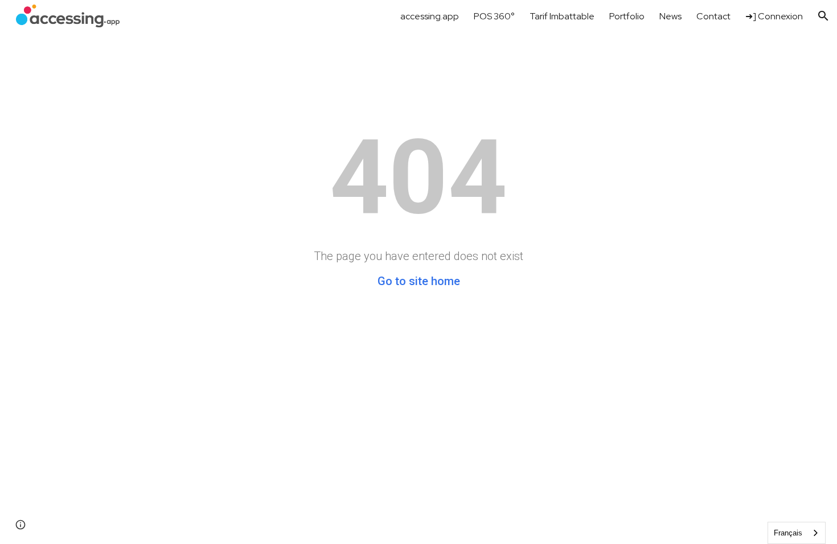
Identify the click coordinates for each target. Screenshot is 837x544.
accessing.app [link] (429, 16)
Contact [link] (713, 16)
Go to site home (419, 281)
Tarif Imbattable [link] (562, 16)
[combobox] (797, 533)
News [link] (670, 16)
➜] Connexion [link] (774, 16)
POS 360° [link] (494, 16)
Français (788, 533)
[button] (823, 16)
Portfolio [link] (627, 16)
